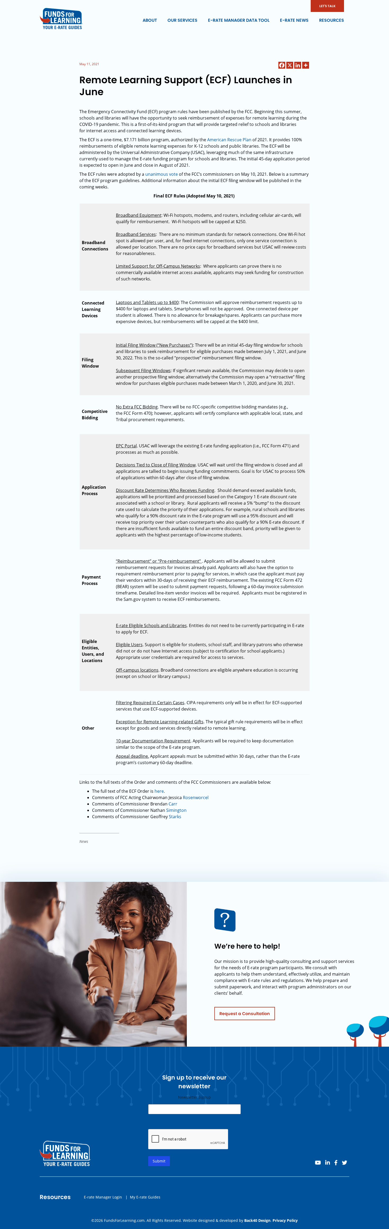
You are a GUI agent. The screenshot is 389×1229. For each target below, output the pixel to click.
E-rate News (294, 20)
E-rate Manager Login (103, 1197)
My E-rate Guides (145, 1197)
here (159, 791)
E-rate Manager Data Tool (238, 20)
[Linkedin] (297, 65)
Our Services (182, 20)
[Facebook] (281, 65)
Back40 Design (257, 1220)
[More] (305, 65)
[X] (289, 65)
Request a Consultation (244, 1014)
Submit (159, 1161)
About (150, 20)
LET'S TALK (327, 6)
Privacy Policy (285, 1220)
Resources (331, 20)
